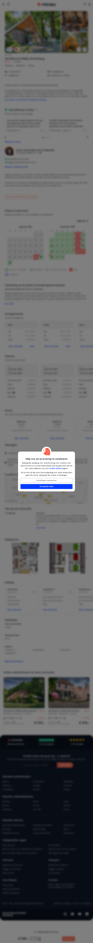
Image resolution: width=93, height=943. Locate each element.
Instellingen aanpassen (46, 480)
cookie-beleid (55, 468)
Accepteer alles (47, 486)
